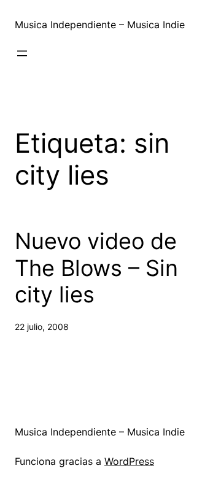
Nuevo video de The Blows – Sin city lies (96, 267)
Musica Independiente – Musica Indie (100, 24)
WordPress (129, 461)
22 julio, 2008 (42, 326)
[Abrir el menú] (22, 53)
